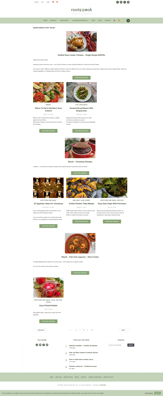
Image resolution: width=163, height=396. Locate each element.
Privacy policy (108, 377)
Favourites (64, 20)
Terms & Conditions (95, 377)
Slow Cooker (85, 200)
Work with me (68, 377)
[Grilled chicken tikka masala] (81, 179)
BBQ (74, 200)
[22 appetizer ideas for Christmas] (48, 179)
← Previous (40, 330)
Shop (93, 20)
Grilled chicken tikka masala (81, 203)
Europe (48, 105)
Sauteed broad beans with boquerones (81, 109)
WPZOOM (103, 385)
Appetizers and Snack (48, 200)
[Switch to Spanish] (57, 2)
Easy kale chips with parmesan (112, 203)
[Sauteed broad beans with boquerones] (81, 83)
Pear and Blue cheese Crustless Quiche (83, 352)
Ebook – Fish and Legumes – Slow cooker (80, 256)
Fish (76, 105)
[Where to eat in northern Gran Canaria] (48, 83)
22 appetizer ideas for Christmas (48, 203)
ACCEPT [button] (157, 393)
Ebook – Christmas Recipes (80, 161)
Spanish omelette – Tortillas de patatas (83, 345)
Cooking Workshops (79, 20)
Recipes (53, 20)
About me (36, 2)
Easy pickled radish (48, 305)
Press (42, 2)
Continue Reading (81, 77)
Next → (124, 330)
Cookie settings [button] (149, 393)
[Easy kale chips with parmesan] (112, 179)
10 (92, 330)
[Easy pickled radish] (48, 278)
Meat (78, 200)
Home (45, 20)
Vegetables (83, 105)
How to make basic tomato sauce (81, 359)
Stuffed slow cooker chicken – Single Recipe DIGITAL (81, 55)
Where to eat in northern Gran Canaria (48, 109)
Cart (100, 20)
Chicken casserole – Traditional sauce (83, 366)
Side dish (120, 200)
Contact (48, 2)
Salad (53, 300)
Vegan (48, 302)
